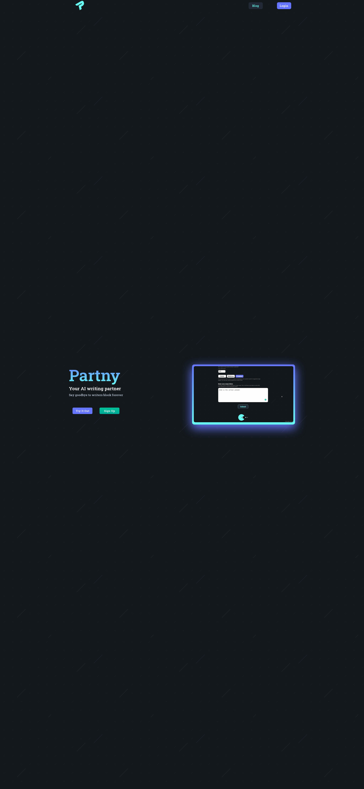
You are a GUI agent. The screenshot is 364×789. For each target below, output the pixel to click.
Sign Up (109, 411)
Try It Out (82, 411)
